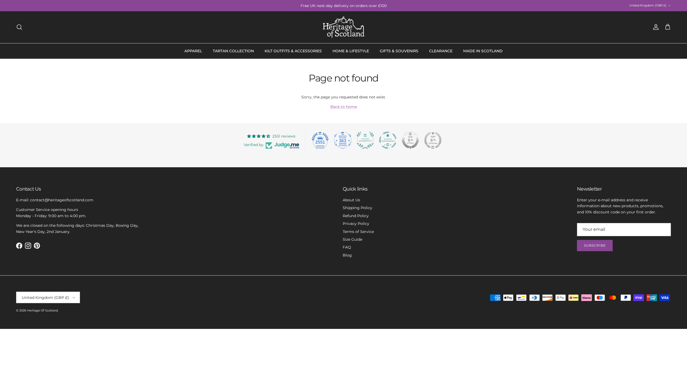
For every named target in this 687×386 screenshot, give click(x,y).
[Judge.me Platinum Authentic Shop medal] (365, 140)
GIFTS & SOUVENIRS (399, 51)
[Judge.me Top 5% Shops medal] (410, 140)
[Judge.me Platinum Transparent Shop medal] (387, 140)
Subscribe (595, 245)
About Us (351, 200)
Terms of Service (358, 231)
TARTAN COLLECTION (233, 51)
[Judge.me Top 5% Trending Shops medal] (432, 140)
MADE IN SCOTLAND (483, 51)
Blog (347, 255)
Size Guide (352, 239)
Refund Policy (356, 215)
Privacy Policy (356, 223)
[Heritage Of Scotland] (343, 27)
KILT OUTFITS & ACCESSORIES (293, 51)
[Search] (19, 27)
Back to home (343, 106)
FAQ (347, 247)
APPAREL (193, 51)
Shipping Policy (357, 207)
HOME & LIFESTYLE (350, 51)
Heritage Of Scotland (42, 310)
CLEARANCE (440, 51)
